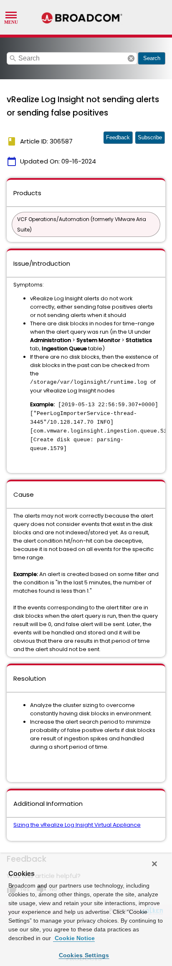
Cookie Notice (74, 938)
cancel (131, 58)
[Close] (154, 863)
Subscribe (150, 137)
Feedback (118, 137)
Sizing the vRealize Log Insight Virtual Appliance (77, 825)
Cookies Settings (84, 955)
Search (151, 58)
